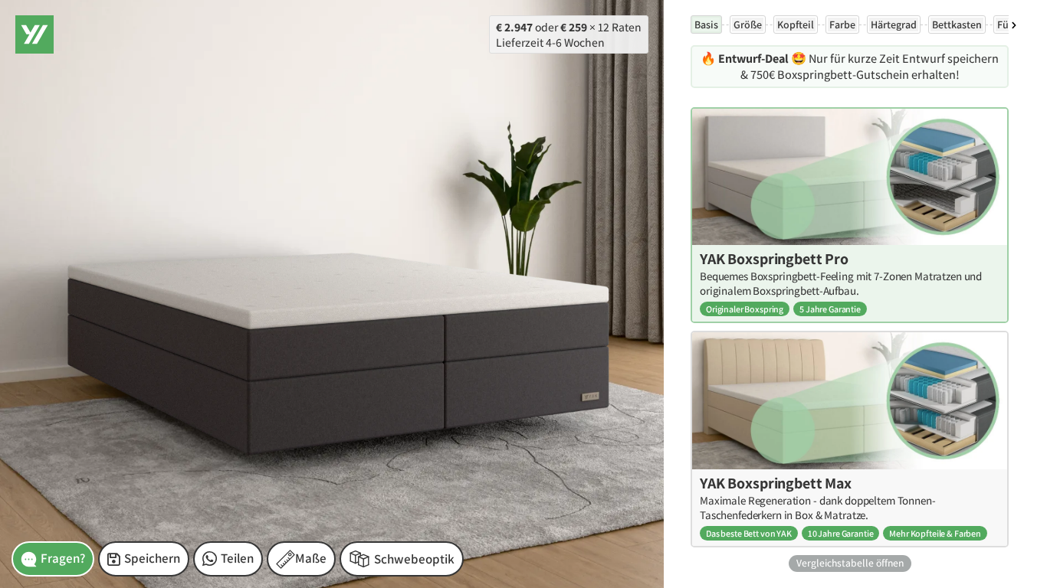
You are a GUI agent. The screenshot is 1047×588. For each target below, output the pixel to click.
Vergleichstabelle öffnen (850, 563)
